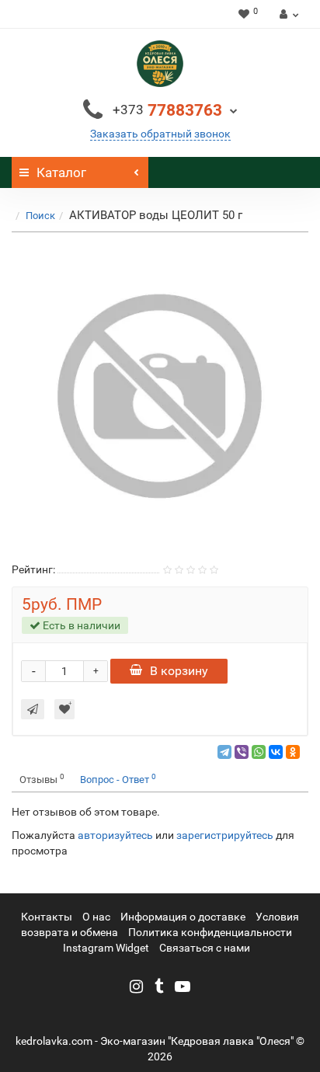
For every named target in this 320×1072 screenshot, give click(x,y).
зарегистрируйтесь (224, 835)
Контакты (46, 916)
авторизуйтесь (115, 835)
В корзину (179, 670)
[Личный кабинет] (287, 14)
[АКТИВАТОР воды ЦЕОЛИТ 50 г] (160, 396)
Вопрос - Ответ (118, 778)
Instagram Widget (106, 947)
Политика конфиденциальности (210, 932)
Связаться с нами (204, 947)
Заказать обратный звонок (160, 133)
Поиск (40, 215)
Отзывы (41, 778)
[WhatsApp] (259, 752)
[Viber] (242, 752)
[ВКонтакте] (276, 752)
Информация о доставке (182, 916)
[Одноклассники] (293, 752)
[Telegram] (224, 752)
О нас (96, 916)
